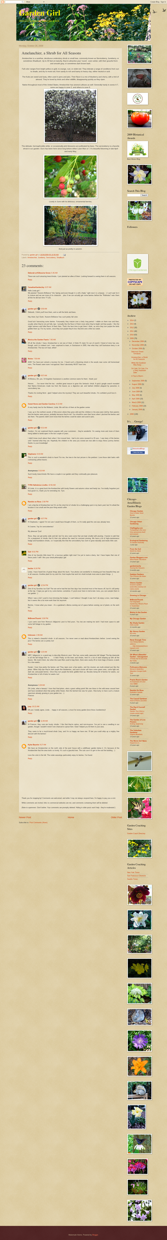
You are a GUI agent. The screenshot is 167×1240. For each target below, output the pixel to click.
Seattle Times (132, 879)
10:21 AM (35, 706)
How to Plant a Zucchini (138, 701)
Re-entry (133, 633)
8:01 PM (35, 552)
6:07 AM (48, 287)
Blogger (95, 1235)
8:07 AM (44, 375)
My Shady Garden (137, 623)
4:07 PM (44, 518)
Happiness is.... (135, 743)
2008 (132, 414)
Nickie (30, 359)
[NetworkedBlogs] (137, 449)
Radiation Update (136, 692)
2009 (132, 338)
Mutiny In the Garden (138, 612)
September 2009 (138, 381)
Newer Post (25, 817)
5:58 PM (45, 618)
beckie (30, 568)
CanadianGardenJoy (36, 287)
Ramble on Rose (34, 502)
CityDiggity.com (136, 528)
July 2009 (136, 388)
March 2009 (136, 402)
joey (29, 706)
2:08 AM (39, 635)
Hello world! (134, 625)
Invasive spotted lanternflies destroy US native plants (138, 587)
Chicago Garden (136, 511)
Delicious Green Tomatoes (137, 353)
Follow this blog (137, 452)
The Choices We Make (138, 576)
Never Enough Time (138, 640)
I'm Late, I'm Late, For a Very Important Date (139, 370)
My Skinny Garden (137, 631)
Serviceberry (51, 258)
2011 (132, 331)
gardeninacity (135, 566)
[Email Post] (64, 255)
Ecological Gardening (139, 541)
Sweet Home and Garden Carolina (41, 404)
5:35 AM (54, 273)
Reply (30, 280)
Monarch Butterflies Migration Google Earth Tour (138, 671)
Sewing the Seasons (137, 568)
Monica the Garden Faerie (38, 340)
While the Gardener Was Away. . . (138, 364)
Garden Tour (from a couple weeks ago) (137, 712)
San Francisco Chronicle (136, 876)
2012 (132, 328)
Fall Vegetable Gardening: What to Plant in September (139, 604)
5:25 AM (44, 652)
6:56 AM (44, 309)
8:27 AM (43, 745)
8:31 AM (44, 428)
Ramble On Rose (137, 690)
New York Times (133, 872)
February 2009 (137, 406)
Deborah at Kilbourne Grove (39, 273)
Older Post (116, 817)
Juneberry (41, 258)
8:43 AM (40, 454)
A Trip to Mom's (137, 376)
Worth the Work (135, 551)
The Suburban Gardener (135, 731)
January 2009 (137, 410)
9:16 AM (41, 471)
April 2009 (136, 399)
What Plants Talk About (138, 559)
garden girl (32, 309)
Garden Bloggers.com (139, 557)
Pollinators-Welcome (138, 667)
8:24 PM (37, 568)
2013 (132, 324)
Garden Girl (39, 12)
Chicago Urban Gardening (136, 523)
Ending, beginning (136, 724)
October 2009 (137, 348)
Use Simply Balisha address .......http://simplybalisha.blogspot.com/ (139, 645)
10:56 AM (52, 485)
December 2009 (138, 341)
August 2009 (137, 384)
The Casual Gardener (138, 699)
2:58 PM (45, 502)
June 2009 (136, 392)
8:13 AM (59, 404)
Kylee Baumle (33, 745)
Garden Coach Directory (136, 833)
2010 (132, 335)
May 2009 (136, 395)
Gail (29, 552)
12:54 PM (44, 585)
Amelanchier (32, 258)
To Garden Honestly (137, 542)
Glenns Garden (136, 583)
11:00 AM (44, 721)
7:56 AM (37, 359)
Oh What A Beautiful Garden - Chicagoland (139, 656)
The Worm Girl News (138, 741)
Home (71, 817)
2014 (132, 320)
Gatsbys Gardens (137, 574)
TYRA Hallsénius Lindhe (38, 485)
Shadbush (60, 258)
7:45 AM (52, 340)
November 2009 (138, 345)
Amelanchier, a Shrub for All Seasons (139, 358)
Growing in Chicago (138, 595)
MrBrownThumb (34, 618)
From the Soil (135, 549)
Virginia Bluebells (136, 734)
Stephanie (32, 454)
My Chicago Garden (138, 619)
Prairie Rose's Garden (139, 680)
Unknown (31, 635)
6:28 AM (41, 685)
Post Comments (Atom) (38, 822)
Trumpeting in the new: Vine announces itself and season (138, 532)
